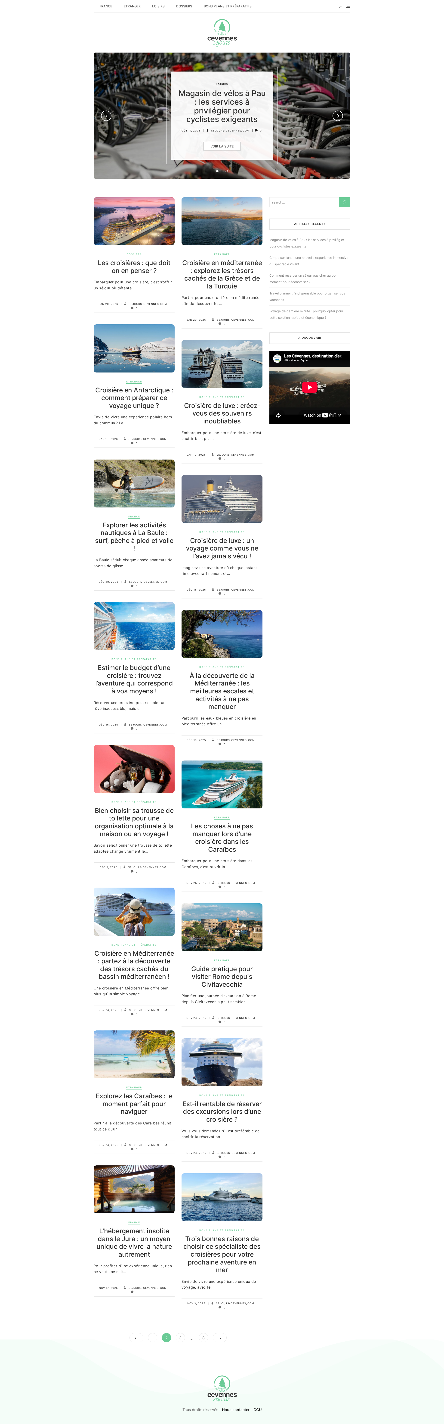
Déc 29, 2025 (108, 581)
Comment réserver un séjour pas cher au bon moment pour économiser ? (303, 278)
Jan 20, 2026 (108, 304)
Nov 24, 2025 (108, 1010)
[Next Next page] (220, 1337)
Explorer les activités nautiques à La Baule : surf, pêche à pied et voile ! (134, 536)
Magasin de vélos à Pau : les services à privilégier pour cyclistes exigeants (222, 106)
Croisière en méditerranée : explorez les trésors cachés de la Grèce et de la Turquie (222, 274)
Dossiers (184, 6)
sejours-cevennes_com (229, 130)
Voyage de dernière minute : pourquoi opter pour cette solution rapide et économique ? (306, 314)
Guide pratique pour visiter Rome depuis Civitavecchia (222, 976)
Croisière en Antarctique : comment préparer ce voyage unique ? (134, 398)
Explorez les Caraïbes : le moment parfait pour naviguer (134, 1103)
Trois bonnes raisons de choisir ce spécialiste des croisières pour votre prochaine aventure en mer (222, 1254)
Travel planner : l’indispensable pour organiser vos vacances (307, 296)
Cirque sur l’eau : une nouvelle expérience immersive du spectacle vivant (308, 261)
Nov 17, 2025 (108, 1287)
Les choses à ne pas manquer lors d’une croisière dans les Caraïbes (222, 837)
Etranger (132, 6)
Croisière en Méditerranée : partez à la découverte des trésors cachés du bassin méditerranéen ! (134, 965)
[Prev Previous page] (136, 1337)
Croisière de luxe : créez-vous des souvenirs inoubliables (222, 413)
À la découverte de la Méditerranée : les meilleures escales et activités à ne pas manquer (222, 691)
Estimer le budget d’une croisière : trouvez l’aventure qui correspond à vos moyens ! (134, 679)
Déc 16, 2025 (196, 589)
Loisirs (158, 6)
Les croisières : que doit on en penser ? (134, 267)
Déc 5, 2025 (108, 867)
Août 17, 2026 (190, 130)
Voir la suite (222, 146)
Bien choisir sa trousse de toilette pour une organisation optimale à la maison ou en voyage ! (134, 822)
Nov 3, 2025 (196, 1303)
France (105, 6)
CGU (257, 1409)
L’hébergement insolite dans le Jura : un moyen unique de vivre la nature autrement (134, 1242)
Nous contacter (236, 1409)
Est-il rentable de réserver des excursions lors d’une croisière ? (222, 1111)
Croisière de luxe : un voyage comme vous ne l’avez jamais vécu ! (222, 548)
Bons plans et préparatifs (228, 6)
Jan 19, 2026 (108, 439)
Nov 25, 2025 (196, 883)
